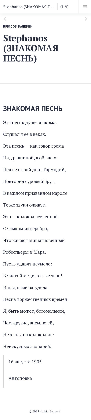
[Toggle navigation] (85, 6)
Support (55, 411)
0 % (64, 6)
